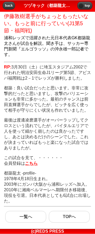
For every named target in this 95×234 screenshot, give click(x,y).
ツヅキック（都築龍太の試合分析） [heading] (47, 5)
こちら (31, 163)
